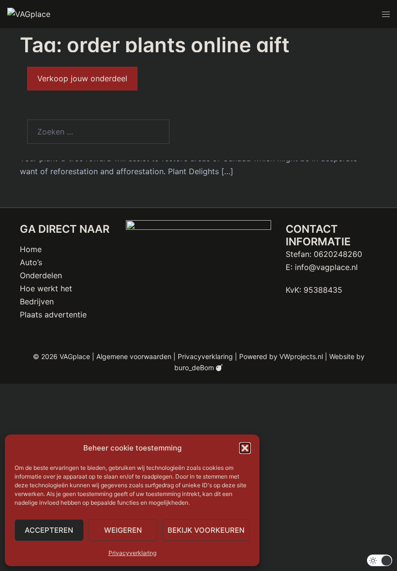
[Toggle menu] (386, 14)
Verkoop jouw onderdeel (82, 78)
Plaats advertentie (53, 314)
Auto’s (31, 262)
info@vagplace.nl (326, 267)
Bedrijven (37, 301)
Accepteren (49, 530)
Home (31, 249)
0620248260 (338, 254)
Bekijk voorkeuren (206, 530)
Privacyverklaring (132, 552)
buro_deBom (195, 367)
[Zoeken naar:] (98, 132)
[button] (245, 448)
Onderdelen (41, 275)
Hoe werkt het (46, 288)
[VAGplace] (28, 13)
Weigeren (123, 530)
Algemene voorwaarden (133, 356)
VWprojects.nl (301, 356)
